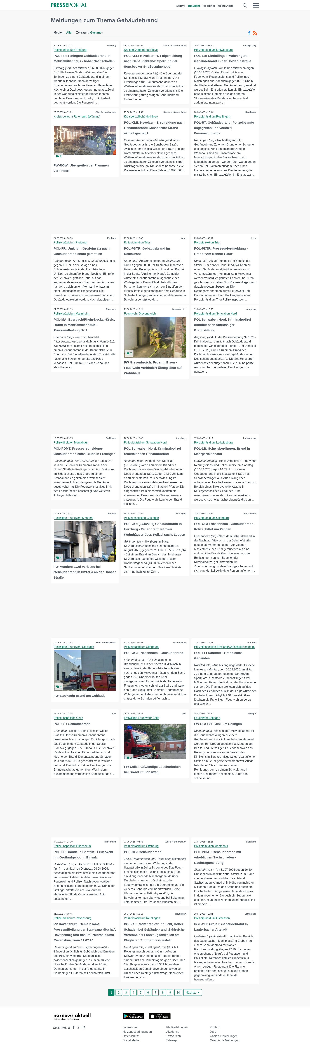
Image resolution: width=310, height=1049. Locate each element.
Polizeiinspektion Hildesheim (72, 846)
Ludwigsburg (249, 45)
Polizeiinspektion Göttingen (141, 517)
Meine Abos (226, 5)
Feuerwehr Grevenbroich (140, 313)
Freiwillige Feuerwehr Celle (141, 717)
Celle (113, 713)
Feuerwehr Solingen (207, 717)
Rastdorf (251, 642)
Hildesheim (110, 842)
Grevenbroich (179, 309)
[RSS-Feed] (255, 33)
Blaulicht (194, 5)
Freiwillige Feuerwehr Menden (73, 517)
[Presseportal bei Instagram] (82, 1027)
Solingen (252, 713)
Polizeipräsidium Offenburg (211, 517)
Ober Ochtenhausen (105, 112)
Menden (112, 513)
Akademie (172, 1031)
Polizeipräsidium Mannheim (71, 313)
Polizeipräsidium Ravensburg (72, 918)
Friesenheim (250, 513)
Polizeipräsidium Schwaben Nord (215, 313)
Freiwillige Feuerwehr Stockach (74, 646)
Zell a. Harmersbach (175, 842)
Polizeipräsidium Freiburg (70, 49)
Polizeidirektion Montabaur (71, 442)
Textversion (173, 1036)
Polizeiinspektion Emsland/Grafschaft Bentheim (224, 646)
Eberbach (111, 309)
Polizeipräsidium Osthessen (212, 918)
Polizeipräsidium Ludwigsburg (213, 49)
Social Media (131, 1040)
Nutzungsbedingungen (137, 1031)
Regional (209, 5)
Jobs (213, 1031)
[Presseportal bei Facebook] (72, 1027)
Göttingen (181, 513)
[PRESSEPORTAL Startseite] (69, 5)
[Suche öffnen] (245, 5)
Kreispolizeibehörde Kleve (141, 49)
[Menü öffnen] (256, 5)
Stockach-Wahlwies (106, 642)
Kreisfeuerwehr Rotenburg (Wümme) (77, 116)
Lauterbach (250, 914)
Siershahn (251, 842)
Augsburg (251, 309)
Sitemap (171, 1040)
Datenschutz (131, 1036)
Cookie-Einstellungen (224, 1036)
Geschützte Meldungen (224, 1040)
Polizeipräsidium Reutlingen (212, 116)
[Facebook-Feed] (249, 33)
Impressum (130, 1027)
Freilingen (111, 438)
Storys (180, 5)
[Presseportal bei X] (77, 1027)
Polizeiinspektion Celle (68, 717)
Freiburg (111, 45)
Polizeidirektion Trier (137, 242)
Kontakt (215, 1027)
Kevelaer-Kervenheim (174, 45)
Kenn (183, 238)
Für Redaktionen (177, 1027)
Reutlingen (250, 112)
